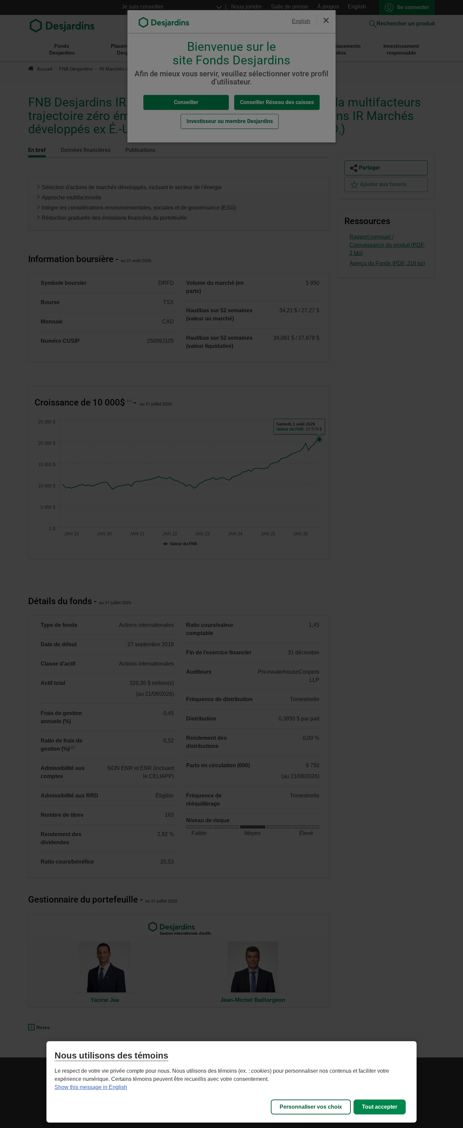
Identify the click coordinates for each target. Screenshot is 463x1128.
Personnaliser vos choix (311, 1107)
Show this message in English (91, 1087)
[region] (231, 1082)
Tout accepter (379, 1107)
